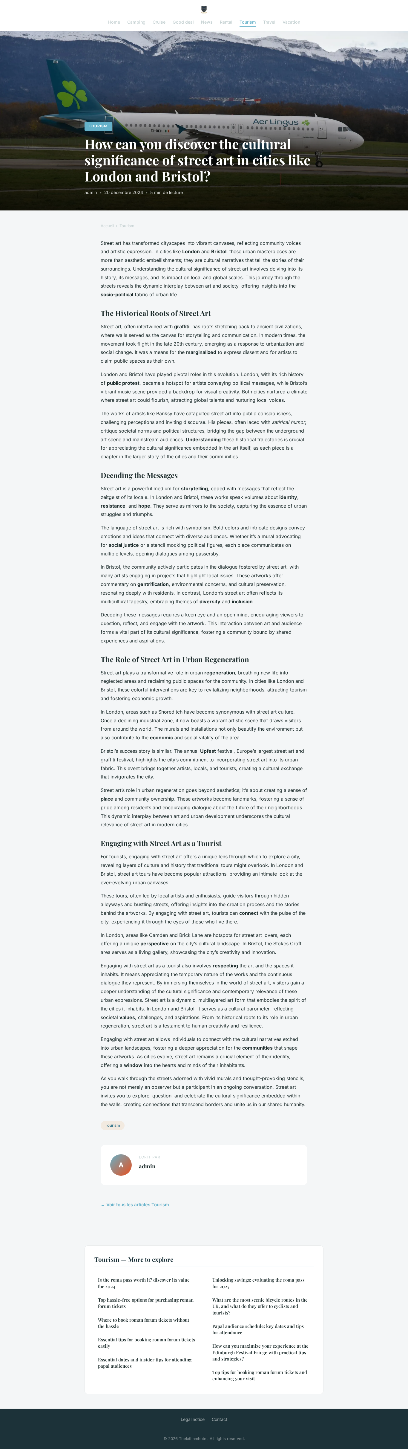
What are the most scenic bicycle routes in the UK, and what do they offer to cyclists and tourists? (260, 1306)
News (207, 22)
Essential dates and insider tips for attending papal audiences (144, 1363)
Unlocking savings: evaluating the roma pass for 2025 (258, 1283)
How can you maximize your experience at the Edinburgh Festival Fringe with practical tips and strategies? (260, 1352)
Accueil (107, 225)
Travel (269, 22)
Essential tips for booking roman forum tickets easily (146, 1343)
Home (114, 22)
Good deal (183, 22)
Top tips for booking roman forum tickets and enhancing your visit (259, 1375)
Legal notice (193, 1419)
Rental (226, 22)
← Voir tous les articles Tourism (135, 1204)
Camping (136, 22)
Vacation (291, 22)
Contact (219, 1419)
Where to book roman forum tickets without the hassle (143, 1323)
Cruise (159, 22)
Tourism (248, 22)
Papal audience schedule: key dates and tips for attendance (258, 1329)
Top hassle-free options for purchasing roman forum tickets (146, 1303)
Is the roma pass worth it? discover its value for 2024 (144, 1283)
